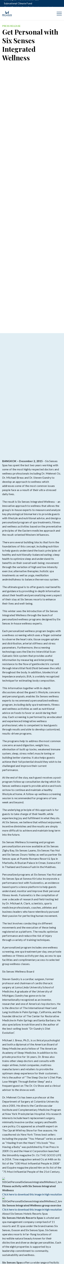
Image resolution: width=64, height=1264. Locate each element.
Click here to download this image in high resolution (32, 1194)
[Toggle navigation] (59, 13)
